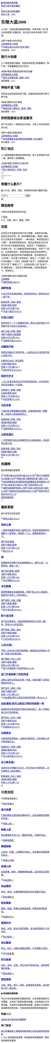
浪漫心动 (30, 1031)
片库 (7, 6)
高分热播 (5, 1031)
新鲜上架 (13, 1031)
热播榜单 (22, 1019)
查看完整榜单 (7, 497)
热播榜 (17, 6)
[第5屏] (10, 175)
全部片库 (5, 1019)
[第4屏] (8, 175)
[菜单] (2, 9)
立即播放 (5, 44)
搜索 (28, 196)
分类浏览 (13, 1019)
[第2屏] (4, 175)
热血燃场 (39, 1031)
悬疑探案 (22, 1031)
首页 (3, 6)
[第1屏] (2, 175)
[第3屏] (6, 175)
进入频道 (13, 44)
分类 (11, 6)
